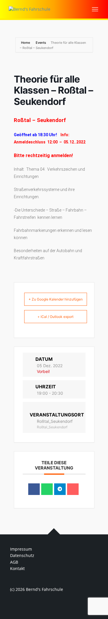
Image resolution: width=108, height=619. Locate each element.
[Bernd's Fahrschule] (29, 9)
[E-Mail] (73, 489)
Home (26, 43)
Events (41, 43)
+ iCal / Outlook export (55, 316)
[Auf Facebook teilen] (34, 489)
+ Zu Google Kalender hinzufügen (56, 299)
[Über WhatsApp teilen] (47, 489)
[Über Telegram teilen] (60, 489)
